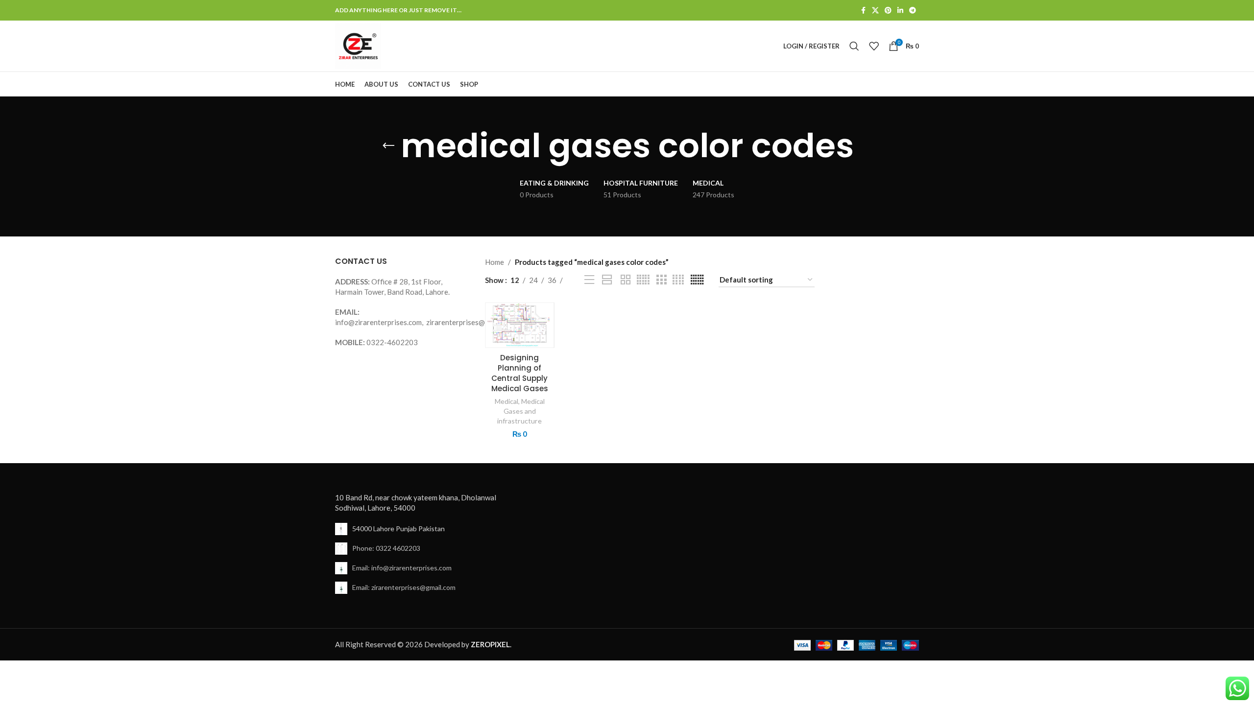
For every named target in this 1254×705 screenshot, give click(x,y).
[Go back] (388, 146)
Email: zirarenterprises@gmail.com (404, 587)
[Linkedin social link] (900, 10)
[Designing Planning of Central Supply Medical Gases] (520, 325)
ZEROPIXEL (490, 644)
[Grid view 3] (661, 279)
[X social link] (875, 10)
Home (494, 262)
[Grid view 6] (697, 279)
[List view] (589, 279)
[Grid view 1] (607, 279)
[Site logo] (358, 45)
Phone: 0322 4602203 (386, 548)
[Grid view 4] (678, 279)
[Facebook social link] (863, 10)
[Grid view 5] (643, 279)
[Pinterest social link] (888, 10)
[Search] (854, 46)
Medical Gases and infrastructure (521, 411)
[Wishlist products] (874, 46)
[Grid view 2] (625, 279)
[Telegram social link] (912, 10)
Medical (506, 401)
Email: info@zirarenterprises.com (402, 568)
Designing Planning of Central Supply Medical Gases (519, 373)
